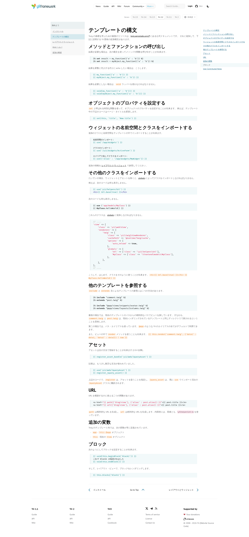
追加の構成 (57, 52)
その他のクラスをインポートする (216, 46)
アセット (206, 53)
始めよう (55, 25)
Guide (106, 6)
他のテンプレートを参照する (215, 49)
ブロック (206, 65)
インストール (58, 31)
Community (138, 6)
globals (141, 178)
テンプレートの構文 (211, 30)
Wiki (119, 6)
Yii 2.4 (143, 17)
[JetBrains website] (189, 519)
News (98, 6)
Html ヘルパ (57, 47)
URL (204, 57)
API (113, 6)
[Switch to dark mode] (208, 6)
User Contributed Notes (212, 69)
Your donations (193, 514)
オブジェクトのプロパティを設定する (218, 38)
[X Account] (147, 508)
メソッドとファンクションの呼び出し (218, 34)
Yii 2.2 (160, 17)
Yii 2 (177, 17)
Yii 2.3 (152, 17)
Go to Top (134, 490)
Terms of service (153, 514)
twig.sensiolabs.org (139, 36)
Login (190, 6)
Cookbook (112, 522)
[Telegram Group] (151, 508)
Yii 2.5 (135, 17)
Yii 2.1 (169, 17)
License (149, 518)
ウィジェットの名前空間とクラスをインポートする (224, 42)
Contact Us (150, 522)
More (149, 6)
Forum (127, 6)
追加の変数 (207, 61)
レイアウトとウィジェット (63, 42)
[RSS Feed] (156, 508)
